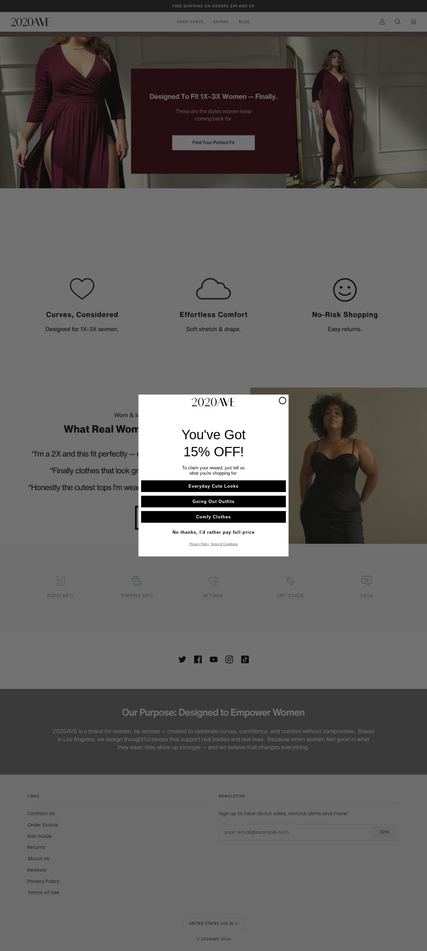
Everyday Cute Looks (213, 486)
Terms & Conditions (224, 544)
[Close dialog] (282, 400)
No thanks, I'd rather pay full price (213, 532)
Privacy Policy (199, 544)
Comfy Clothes (213, 516)
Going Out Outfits (213, 501)
